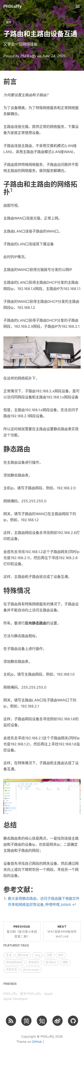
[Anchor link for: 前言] (20, 81)
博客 (65, 962)
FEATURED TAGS (16, 945)
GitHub (37, 1041)
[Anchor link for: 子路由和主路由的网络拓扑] (16, 191)
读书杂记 (50, 962)
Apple (48, 993)
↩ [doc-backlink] (74, 904)
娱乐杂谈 (23, 955)
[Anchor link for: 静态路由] (33, 448)
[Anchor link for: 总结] (20, 824)
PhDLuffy (12, 6)
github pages (31, 969)
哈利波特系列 (14, 962)
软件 (8, 22)
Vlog (37, 955)
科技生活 (11, 969)
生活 (8, 955)
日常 (49, 955)
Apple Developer (15, 999)
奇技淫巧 (33, 962)
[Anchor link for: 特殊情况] (33, 590)
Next (62, 931)
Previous (22, 931)
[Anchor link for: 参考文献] (40, 889)
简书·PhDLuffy (30, 993)
